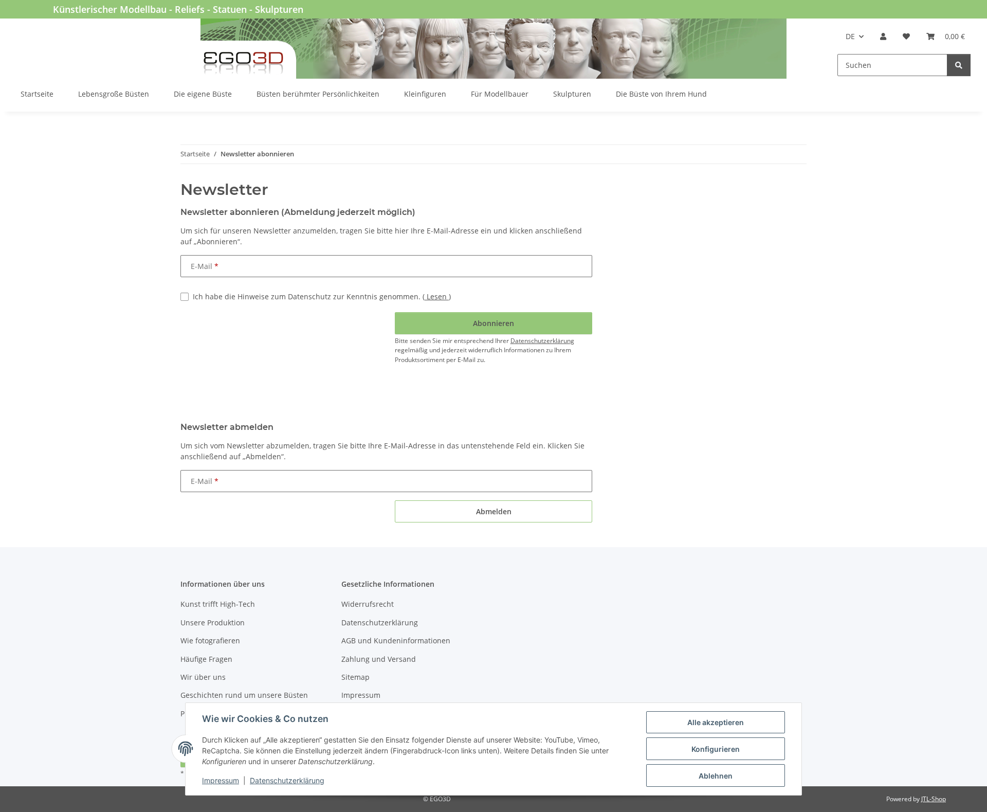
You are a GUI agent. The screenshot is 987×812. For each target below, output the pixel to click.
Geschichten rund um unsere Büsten (244, 695)
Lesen (437, 296)
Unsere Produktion (212, 622)
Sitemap (355, 677)
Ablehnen (716, 775)
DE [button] (850, 36)
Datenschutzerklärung (287, 780)
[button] (883, 36)
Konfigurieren (715, 749)
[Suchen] (959, 65)
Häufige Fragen (206, 659)
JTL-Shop (933, 799)
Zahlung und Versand (378, 659)
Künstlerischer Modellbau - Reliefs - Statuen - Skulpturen (178, 9)
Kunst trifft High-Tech (217, 604)
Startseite (37, 94)
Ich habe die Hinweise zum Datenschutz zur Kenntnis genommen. (322, 296)
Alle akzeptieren (715, 722)
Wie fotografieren (210, 640)
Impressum (220, 780)
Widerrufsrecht (367, 604)
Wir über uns (203, 677)
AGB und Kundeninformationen (395, 640)
